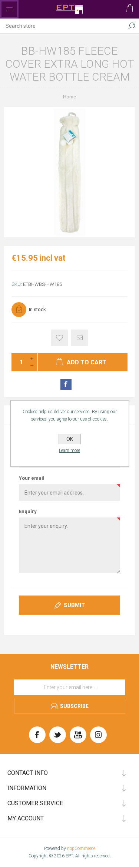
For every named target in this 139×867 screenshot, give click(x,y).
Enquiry (28, 511)
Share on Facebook (66, 384)
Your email (31, 478)
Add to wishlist (59, 338)
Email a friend (79, 338)
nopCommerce (81, 848)
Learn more (69, 450)
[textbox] (62, 25)
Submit (74, 605)
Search (131, 25)
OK (69, 439)
